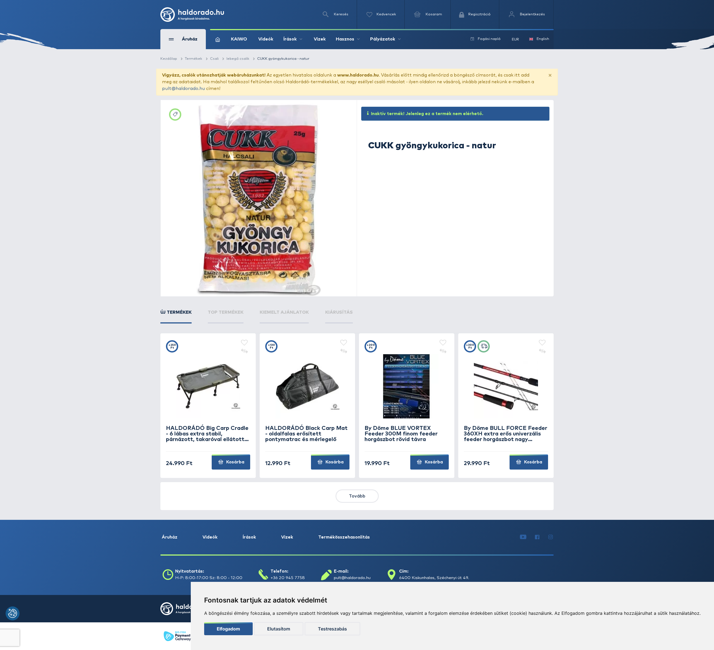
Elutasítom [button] (278, 629)
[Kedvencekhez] (244, 343)
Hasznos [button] (345, 39)
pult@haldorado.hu (183, 88)
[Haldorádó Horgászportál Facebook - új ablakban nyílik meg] (537, 537)
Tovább (357, 496)
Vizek (320, 39)
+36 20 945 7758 (288, 578)
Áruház (169, 537)
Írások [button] (290, 39)
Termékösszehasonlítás (344, 537)
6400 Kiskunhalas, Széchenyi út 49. (434, 578)
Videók (265, 39)
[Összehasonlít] (244, 351)
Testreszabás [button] (332, 629)
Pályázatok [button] (382, 39)
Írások (249, 537)
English (543, 39)
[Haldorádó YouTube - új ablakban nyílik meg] (523, 537)
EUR (515, 39)
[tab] (176, 316)
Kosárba (234, 462)
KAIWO (239, 39)
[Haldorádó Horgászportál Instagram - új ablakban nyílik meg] (550, 537)
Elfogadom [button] (228, 629)
